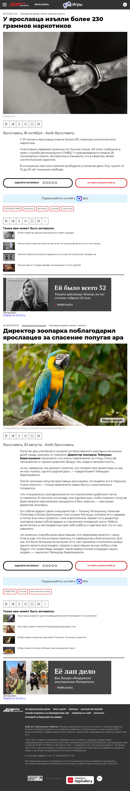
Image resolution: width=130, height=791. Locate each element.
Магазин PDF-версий (91, 709)
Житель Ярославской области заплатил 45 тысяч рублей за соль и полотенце (59, 243)
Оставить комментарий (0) (101, 183)
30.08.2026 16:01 (11, 325)
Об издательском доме (37, 709)
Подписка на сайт (81, 713)
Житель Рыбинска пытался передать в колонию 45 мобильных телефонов (57, 254)
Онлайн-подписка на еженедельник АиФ (47, 713)
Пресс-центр (59, 709)
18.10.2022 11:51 (10, 13)
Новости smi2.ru (14, 315)
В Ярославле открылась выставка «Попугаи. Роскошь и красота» (52, 637)
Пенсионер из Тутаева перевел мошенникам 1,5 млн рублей (49, 265)
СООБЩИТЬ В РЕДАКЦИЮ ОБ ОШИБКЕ (43, 717)
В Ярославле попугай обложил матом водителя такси (46, 648)
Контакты (99, 713)
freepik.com (9, 116)
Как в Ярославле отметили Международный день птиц (47, 626)
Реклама (73, 709)
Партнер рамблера (54, 778)
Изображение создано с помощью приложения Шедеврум (34, 428)
